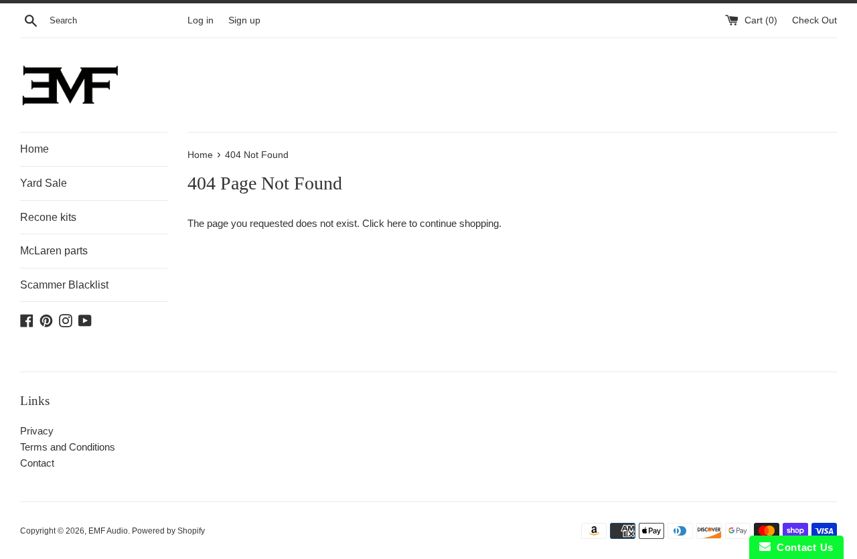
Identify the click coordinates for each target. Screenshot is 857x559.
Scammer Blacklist (64, 285)
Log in (200, 20)
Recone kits (48, 217)
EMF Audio (108, 531)
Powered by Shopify (168, 531)
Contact (37, 463)
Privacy (37, 430)
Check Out (814, 20)
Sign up (244, 20)
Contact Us (802, 547)
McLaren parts (54, 250)
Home (34, 149)
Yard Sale (43, 183)
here (396, 223)
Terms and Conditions (67, 447)
